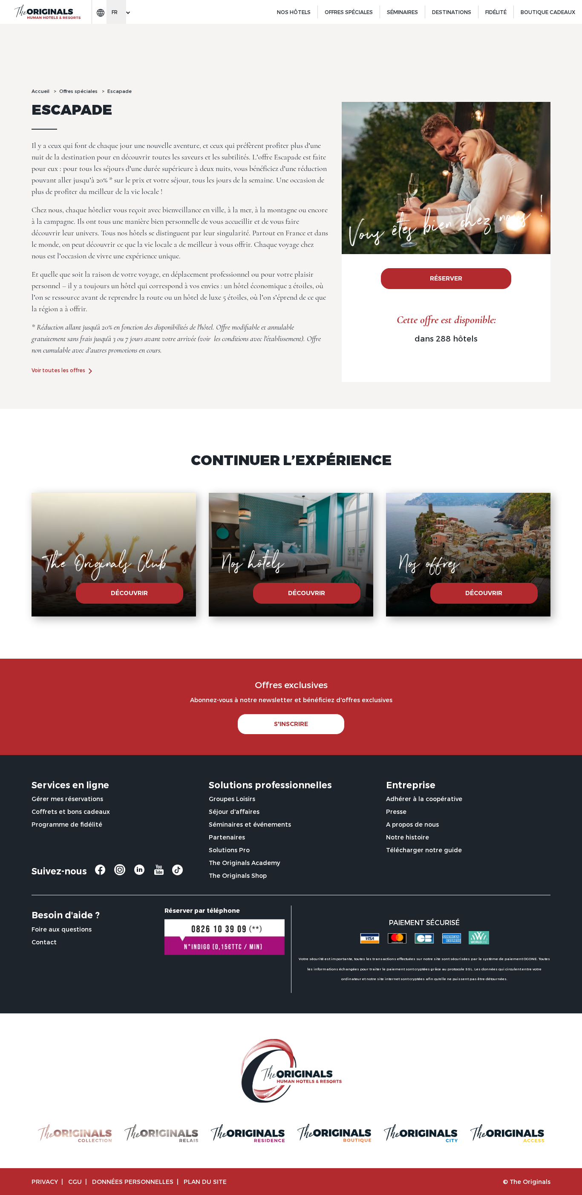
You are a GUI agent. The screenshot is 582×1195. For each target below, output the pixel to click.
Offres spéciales (349, 12)
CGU (75, 1181)
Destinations (451, 12)
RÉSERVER (446, 278)
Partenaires (227, 837)
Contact (44, 942)
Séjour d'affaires (234, 811)
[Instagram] (119, 872)
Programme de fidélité (67, 824)
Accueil (40, 91)
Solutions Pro (229, 850)
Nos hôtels (294, 12)
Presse (396, 811)
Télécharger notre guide (424, 850)
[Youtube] (159, 872)
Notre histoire (407, 837)
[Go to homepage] (47, 12)
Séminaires (402, 12)
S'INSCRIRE (291, 724)
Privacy (45, 1181)
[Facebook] (100, 872)
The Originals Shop (238, 875)
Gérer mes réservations (67, 798)
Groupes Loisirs (232, 798)
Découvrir (129, 593)
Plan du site (205, 1181)
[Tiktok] (177, 872)
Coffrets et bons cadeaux (71, 811)
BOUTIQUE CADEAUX (548, 12)
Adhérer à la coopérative (424, 798)
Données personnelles (132, 1181)
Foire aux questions (62, 929)
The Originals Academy (244, 862)
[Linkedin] (139, 872)
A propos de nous (412, 824)
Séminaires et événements (250, 824)
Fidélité (496, 12)
